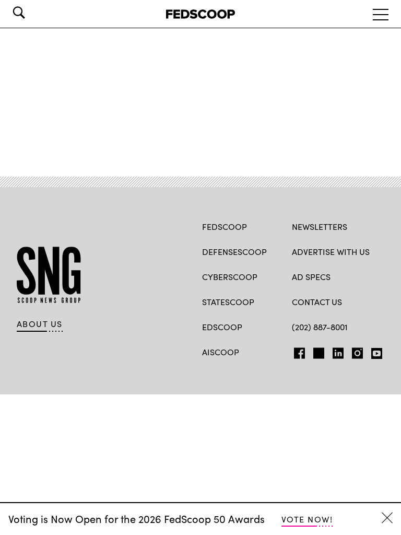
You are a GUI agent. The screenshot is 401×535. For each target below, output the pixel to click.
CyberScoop (229, 276)
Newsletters (319, 226)
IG (354, 351)
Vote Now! (307, 519)
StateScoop (228, 301)
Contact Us (317, 301)
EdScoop (222, 326)
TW (317, 351)
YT (374, 351)
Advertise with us (331, 251)
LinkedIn (338, 351)
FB (297, 351)
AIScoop (220, 351)
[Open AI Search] (33, 12)
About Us (40, 324)
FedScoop (224, 226)
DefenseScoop (234, 251)
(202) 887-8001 (320, 326)
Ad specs (311, 276)
